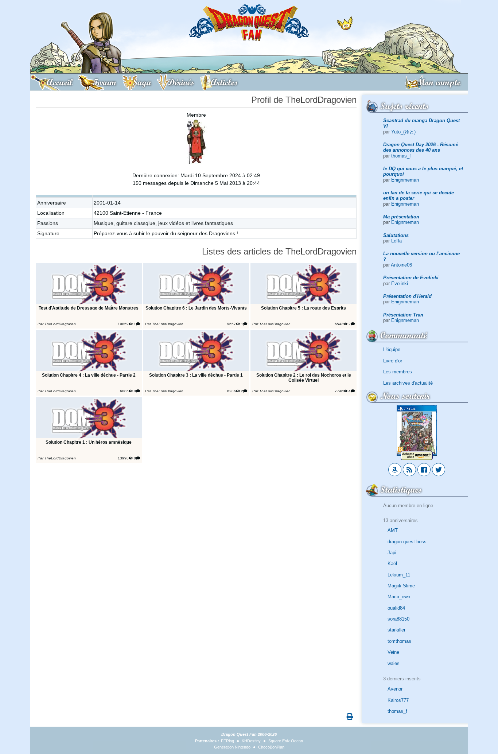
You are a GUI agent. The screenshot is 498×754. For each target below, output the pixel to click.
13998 (123, 458)
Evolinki (399, 283)
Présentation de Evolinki (411, 277)
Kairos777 (398, 700)
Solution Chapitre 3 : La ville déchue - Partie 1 (196, 375)
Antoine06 (401, 265)
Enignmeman (405, 180)
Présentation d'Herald (407, 296)
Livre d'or (392, 361)
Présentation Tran (403, 315)
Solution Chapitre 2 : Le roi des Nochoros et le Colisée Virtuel (303, 377)
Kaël (392, 563)
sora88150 (398, 619)
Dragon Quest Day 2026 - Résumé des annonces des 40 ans (420, 147)
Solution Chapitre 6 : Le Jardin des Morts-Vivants (196, 308)
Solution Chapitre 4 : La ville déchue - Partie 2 (89, 375)
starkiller (396, 630)
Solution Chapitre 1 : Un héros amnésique (89, 442)
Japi (392, 552)
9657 (231, 324)
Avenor (395, 689)
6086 (124, 391)
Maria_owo (399, 596)
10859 (123, 324)
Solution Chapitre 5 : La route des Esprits (303, 308)
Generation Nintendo (232, 747)
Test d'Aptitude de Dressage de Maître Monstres (89, 308)
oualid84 (396, 608)
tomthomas (399, 641)
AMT (393, 530)
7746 (339, 391)
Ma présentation (401, 216)
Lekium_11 (399, 575)
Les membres (397, 371)
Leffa (396, 241)
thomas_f (401, 156)
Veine (393, 652)
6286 (231, 391)
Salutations (396, 235)
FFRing (227, 741)
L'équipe (391, 349)
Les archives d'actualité (408, 383)
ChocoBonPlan (271, 747)
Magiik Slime (401, 585)
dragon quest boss (407, 541)
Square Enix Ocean (285, 741)
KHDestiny (251, 741)
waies (394, 663)
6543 (339, 324)
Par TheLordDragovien (57, 324)
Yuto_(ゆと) (403, 132)
